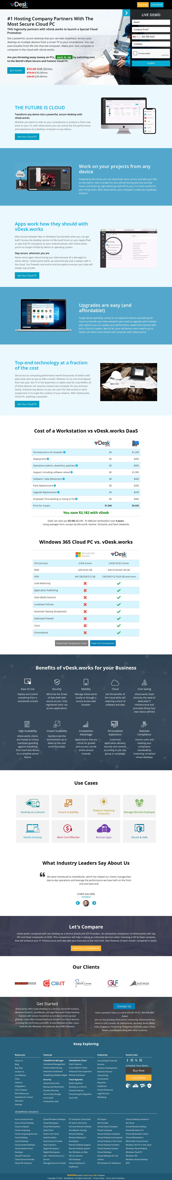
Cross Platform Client (78, 1067)
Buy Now (143, 4)
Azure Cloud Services (24, 1119)
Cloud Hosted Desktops (25, 1145)
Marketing (101, 1097)
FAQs (17, 1079)
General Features (76, 1090)
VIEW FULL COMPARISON (86, 948)
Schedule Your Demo (137, 1065)
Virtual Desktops (104, 1152)
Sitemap (18, 1104)
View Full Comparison (102, 643)
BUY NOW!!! (16, 70)
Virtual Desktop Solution (107, 1148)
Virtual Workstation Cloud (137, 1134)
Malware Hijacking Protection (103, 812)
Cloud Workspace (50, 1123)
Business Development (107, 1068)
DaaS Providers (50, 1137)
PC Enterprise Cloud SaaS (80, 1119)
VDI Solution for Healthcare (109, 1163)
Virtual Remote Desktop (136, 1126)
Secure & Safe (139, 837)
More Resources (22, 1093)
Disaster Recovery (51, 1090)
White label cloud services (137, 1141)
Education (101, 1082)
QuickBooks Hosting (78, 1130)
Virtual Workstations (134, 1137)
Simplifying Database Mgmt (55, 1075)
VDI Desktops (74, 1159)
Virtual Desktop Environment (109, 1137)
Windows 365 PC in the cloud (138, 1145)
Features (18, 1082)
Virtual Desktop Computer (108, 1134)
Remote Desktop (76, 1134)
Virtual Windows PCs (135, 1130)
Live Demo (156, 4)
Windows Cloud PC (134, 1152)
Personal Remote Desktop (80, 1126)
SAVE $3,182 (64, 57)
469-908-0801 (148, 1012)
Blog (17, 1064)
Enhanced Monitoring (52, 1067)
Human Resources (105, 1090)
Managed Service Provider (54, 1163)
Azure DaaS (48, 1097)
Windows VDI (131, 1155)
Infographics (20, 1086)
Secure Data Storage (52, 1094)
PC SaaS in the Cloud (78, 1123)
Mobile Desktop (32, 837)
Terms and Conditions (115, 1178)
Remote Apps (104, 837)
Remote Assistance (77, 1075)
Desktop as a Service (33, 812)
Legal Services (103, 1093)
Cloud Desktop (21, 1137)
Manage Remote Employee (139, 812)
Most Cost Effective (68, 837)
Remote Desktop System (79, 1148)
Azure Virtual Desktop (24, 1123)
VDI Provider (102, 1123)
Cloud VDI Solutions (23, 1163)
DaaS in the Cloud (51, 1134)
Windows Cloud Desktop (136, 1148)
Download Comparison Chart (71, 643)
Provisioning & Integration (80, 1094)
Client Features (75, 1064)
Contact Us (124, 1006)
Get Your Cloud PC (27, 136)
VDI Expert (101, 1119)
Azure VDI (73, 1097)
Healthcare (102, 1086)
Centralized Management (54, 1064)
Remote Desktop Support (80, 1145)
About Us (19, 1060)
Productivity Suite (51, 1101)
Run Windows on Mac (78, 1152)
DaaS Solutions (49, 1145)
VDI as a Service (75, 1155)
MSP (128, 1163)
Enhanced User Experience (80, 1071)
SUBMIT (151, 63)
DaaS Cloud (48, 1130)
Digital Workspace (51, 1148)
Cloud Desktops (21, 1141)
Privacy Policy (98, 1178)
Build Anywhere (76, 1083)
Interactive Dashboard (52, 1071)
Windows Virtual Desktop (137, 1159)
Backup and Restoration (53, 1086)
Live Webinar (20, 1075)
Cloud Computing (22, 1130)
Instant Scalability (68, 812)
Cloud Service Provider (25, 1159)
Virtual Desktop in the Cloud (109, 1141)
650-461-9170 (133, 1012)
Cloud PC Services (22, 1155)
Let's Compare (21, 1090)
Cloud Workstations (51, 1126)
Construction (102, 1079)
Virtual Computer (104, 1130)
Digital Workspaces (51, 1152)
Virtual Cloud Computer (107, 1126)
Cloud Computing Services (26, 1134)
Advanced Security (51, 1083)
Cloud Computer (22, 1126)
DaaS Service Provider (52, 1141)
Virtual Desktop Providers (108, 1145)
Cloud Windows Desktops (54, 1119)
